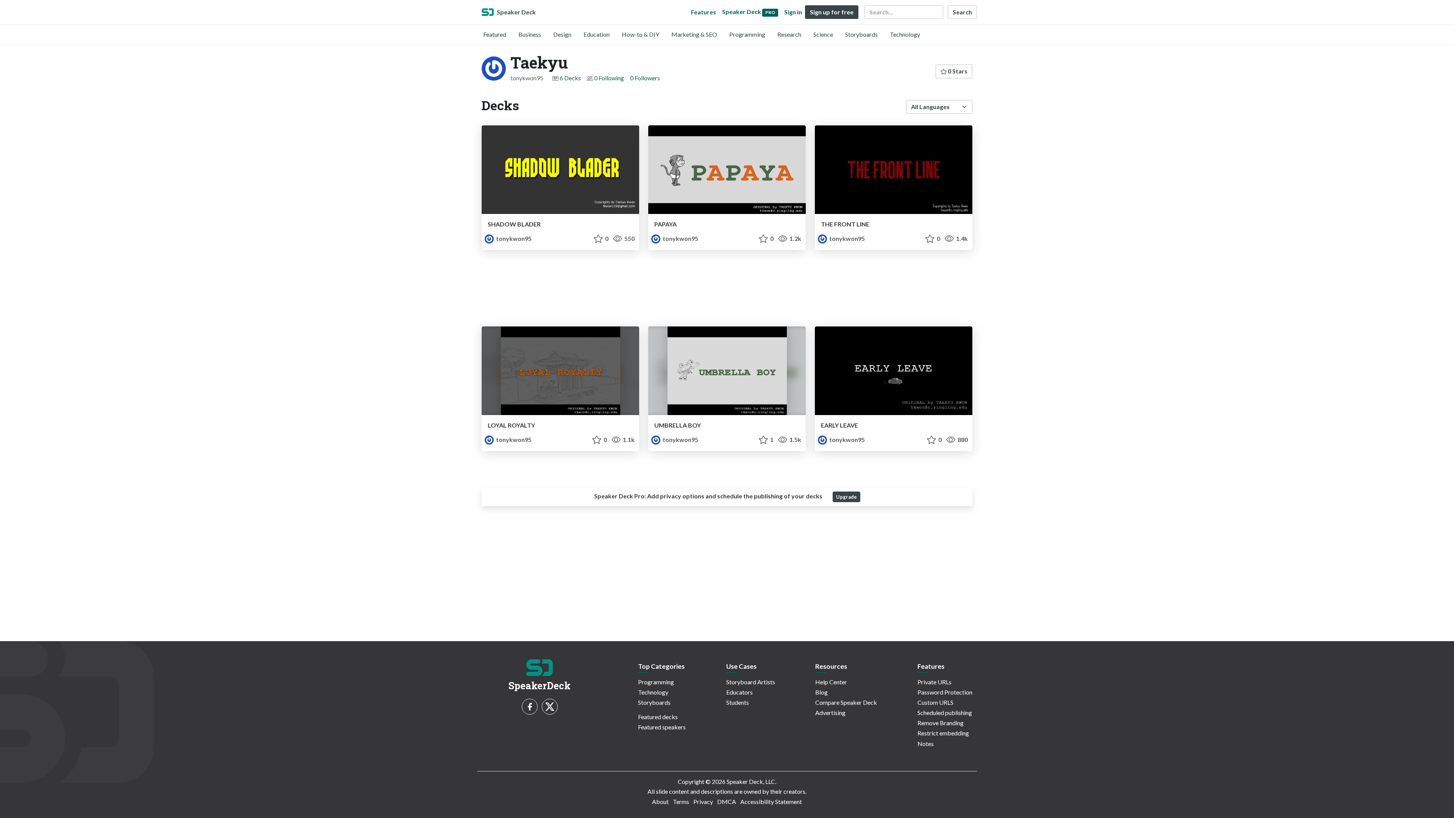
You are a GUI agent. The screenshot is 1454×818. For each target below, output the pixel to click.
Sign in (793, 12)
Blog (821, 692)
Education (596, 34)
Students (737, 702)
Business (529, 34)
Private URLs (934, 681)
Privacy (703, 801)
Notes (925, 743)
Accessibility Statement (771, 801)
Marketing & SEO (694, 34)
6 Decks (570, 77)
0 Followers (645, 77)
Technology (905, 34)
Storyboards (861, 34)
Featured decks (658, 716)
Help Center (831, 681)
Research (789, 34)
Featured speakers (662, 727)
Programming (747, 34)
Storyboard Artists (750, 681)
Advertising (830, 712)
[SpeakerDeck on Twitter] (550, 707)
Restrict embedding (943, 733)
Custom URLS (935, 702)
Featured (494, 34)
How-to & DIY (640, 34)
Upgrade (846, 497)
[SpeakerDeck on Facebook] (530, 707)
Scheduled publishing (944, 712)
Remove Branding (940, 722)
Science (823, 34)
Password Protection (944, 692)
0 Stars (957, 71)
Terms (681, 801)
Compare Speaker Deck (846, 702)
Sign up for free (831, 12)
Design (562, 34)
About (660, 801)
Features (703, 12)
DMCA (726, 801)
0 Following (609, 77)
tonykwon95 (513, 238)
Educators (739, 692)
